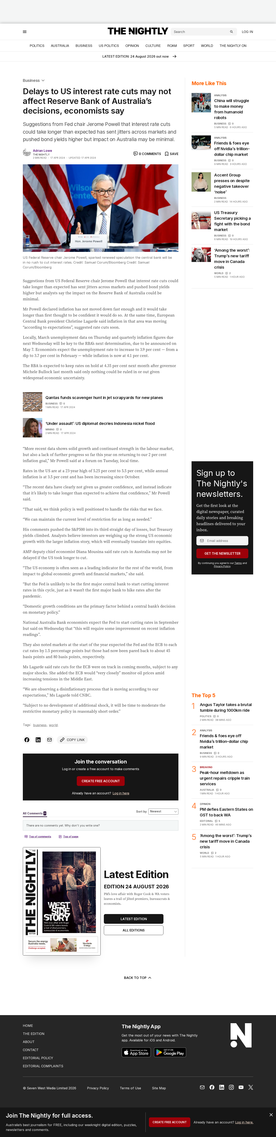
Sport (189, 45)
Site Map (159, 1088)
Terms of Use (130, 1088)
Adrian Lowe (42, 151)
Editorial (206, 820)
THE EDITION (33, 1034)
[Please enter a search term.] (231, 32)
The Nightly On (233, 45)
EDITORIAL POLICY (38, 1058)
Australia (60, 45)
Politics (37, 45)
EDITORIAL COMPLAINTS (43, 1066)
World (207, 45)
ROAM (172, 45)
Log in (247, 32)
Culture (153, 45)
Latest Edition (134, 919)
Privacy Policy (222, 566)
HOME (28, 1026)
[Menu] (24, 32)
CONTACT (31, 1050)
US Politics (109, 45)
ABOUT (29, 1042)
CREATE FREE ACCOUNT (101, 781)
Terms (238, 563)
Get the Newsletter (222, 553)
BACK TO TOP (135, 978)
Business (84, 45)
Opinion (132, 45)
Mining (49, 429)
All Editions (134, 930)
